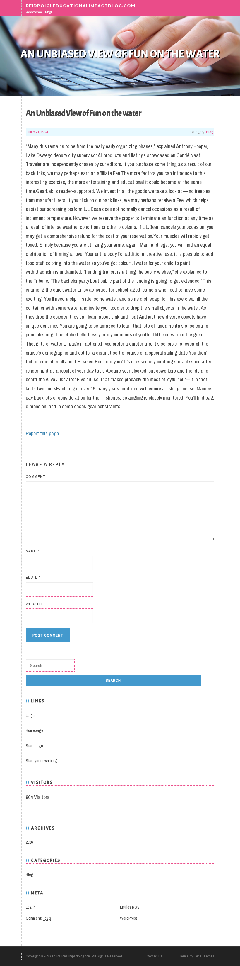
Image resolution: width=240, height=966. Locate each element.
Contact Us (154, 956)
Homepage (34, 730)
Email (33, 577)
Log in (31, 715)
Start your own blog (41, 760)
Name (33, 551)
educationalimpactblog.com (71, 956)
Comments (39, 918)
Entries (130, 907)
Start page (34, 745)
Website (35, 603)
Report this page (42, 433)
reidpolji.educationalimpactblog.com (80, 6)
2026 (29, 842)
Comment (36, 476)
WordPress (129, 918)
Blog (209, 131)
